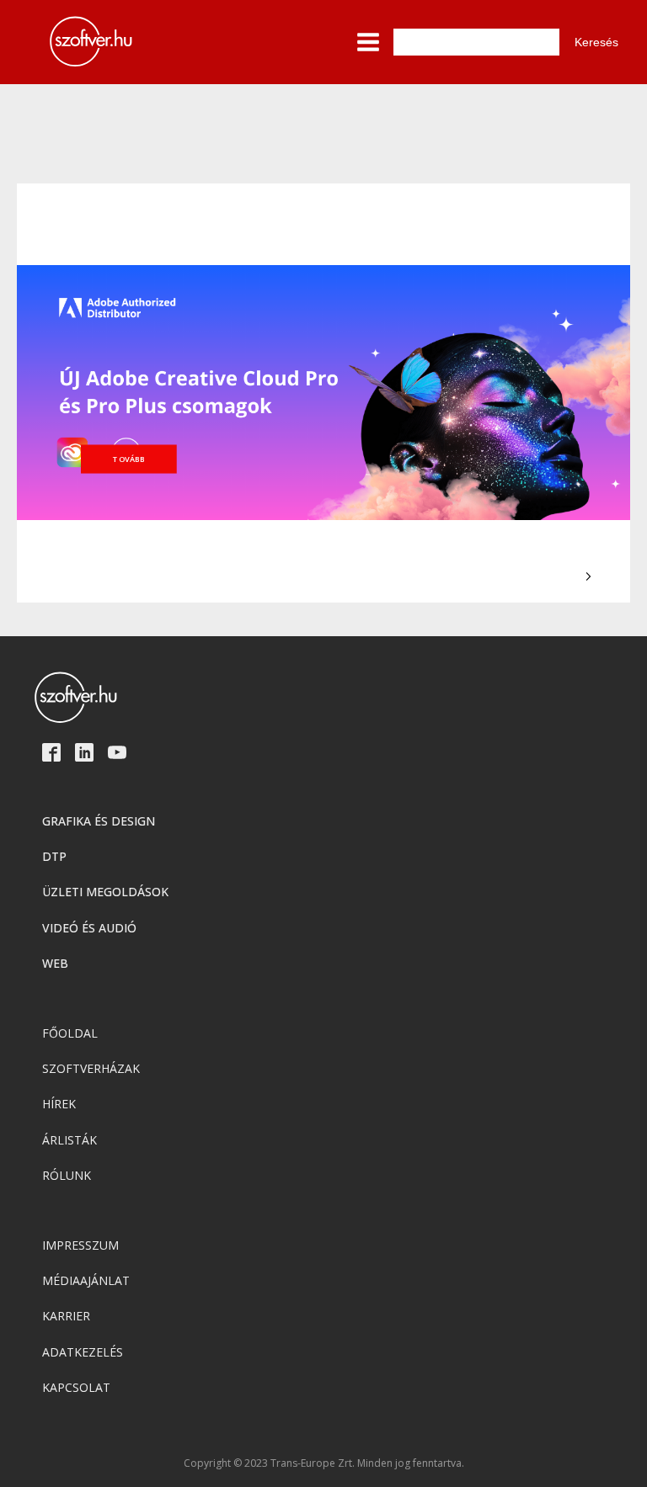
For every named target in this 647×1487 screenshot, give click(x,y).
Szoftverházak (91, 1068)
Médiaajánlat (86, 1280)
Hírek (59, 1104)
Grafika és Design (98, 821)
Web (55, 963)
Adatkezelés (82, 1352)
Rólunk (66, 1175)
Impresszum (80, 1245)
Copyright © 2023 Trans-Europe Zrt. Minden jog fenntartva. (324, 1463)
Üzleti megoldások (105, 892)
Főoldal (70, 1033)
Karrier (66, 1316)
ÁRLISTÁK (69, 1140)
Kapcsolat (76, 1387)
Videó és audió (89, 928)
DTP (54, 856)
